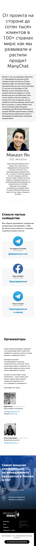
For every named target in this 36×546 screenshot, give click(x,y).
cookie (13, 536)
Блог (4, 524)
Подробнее (17, 537)
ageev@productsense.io (12, 412)
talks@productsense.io (11, 443)
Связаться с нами (9, 530)
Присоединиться (18, 281)
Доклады (6, 521)
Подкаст (6, 527)
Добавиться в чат (18, 254)
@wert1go (13, 414)
